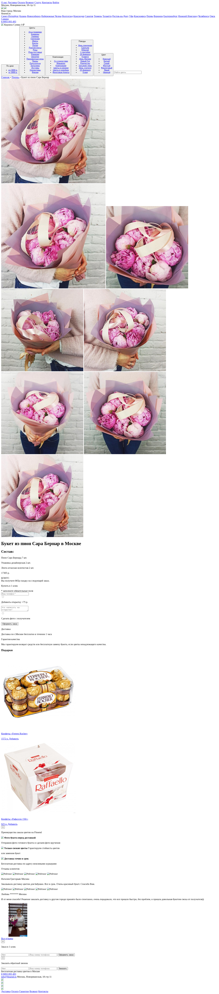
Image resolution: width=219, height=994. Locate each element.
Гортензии (35, 39)
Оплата (21, 2)
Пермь (149, 16)
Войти (56, 2)
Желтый (106, 66)
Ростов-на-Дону (120, 16)
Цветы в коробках (61, 70)
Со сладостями (61, 61)
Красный (107, 59)
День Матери (85, 59)
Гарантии (24, 991)
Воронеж (158, 16)
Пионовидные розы (35, 59)
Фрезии (35, 72)
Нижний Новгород (188, 16)
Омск (212, 16)
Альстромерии (35, 32)
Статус (37, 2)
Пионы (35, 61)
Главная (5, 77)
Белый (107, 61)
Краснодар (78, 16)
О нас (4, 2)
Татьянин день (85, 66)
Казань (22, 16)
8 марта (85, 57)
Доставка (12, 2)
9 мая (85, 72)
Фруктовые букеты (61, 72)
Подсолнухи (35, 63)
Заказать (63, 968)
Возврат (30, 2)
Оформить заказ (9, 624)
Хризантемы (35, 70)
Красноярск (140, 16)
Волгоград (67, 16)
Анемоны (35, 34)
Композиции (61, 64)
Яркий (106, 70)
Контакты (47, 2)
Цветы (35, 50)
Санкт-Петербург (10, 16)
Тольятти (107, 16)
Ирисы (35, 41)
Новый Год (85, 61)
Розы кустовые (35, 52)
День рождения (85, 45)
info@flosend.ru (9, 976)
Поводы (85, 56)
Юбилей (85, 50)
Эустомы (35, 68)
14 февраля (85, 54)
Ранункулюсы (35, 48)
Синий (106, 63)
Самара (5, 19)
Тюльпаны (35, 66)
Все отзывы (7, 938)
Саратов (89, 16)
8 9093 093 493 (8, 21)
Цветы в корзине (61, 68)
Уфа (131, 16)
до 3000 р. (13, 70)
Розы (35, 50)
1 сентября (85, 52)
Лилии (35, 45)
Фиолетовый (106, 68)
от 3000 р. (12, 72)
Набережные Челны (51, 16)
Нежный (106, 72)
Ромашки (35, 54)
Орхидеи (35, 57)
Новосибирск (34, 16)
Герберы (35, 36)
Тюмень (98, 16)
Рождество (85, 63)
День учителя (85, 68)
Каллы (35, 43)
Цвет (106, 63)
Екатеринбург (170, 16)
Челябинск (203, 16)
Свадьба (85, 48)
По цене (12, 69)
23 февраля (85, 70)
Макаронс (61, 63)
